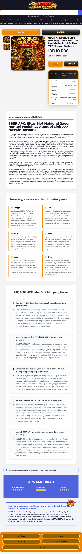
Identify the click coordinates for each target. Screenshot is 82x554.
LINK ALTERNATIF (61, 541)
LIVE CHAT (42, 548)
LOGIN (21, 32)
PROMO (22, 535)
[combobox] (39, 12)
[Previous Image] (12, 54)
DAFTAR (60, 32)
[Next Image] (43, 54)
